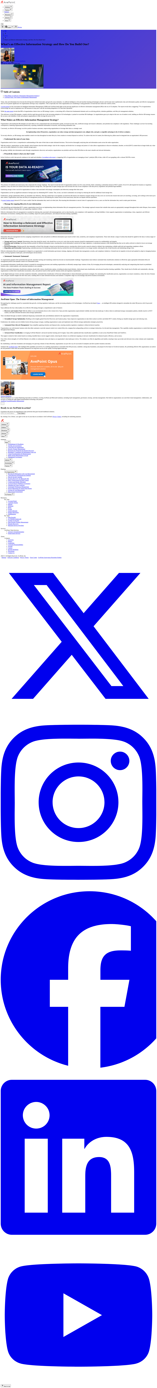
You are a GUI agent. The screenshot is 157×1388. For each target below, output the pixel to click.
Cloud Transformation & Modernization (19, 454)
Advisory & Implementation (16, 532)
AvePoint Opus (13, 346)
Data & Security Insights (15, 477)
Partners (6, 12)
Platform (7, 10)
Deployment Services (14, 533)
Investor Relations (13, 549)
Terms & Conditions (13, 557)
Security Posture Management (16, 449)
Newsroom (11, 551)
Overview (11, 540)
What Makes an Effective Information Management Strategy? (22, 95)
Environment (8, 463)
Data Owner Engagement (15, 492)
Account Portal (12, 501)
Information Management (17, 401)
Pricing (20, 27)
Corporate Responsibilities (15, 544)
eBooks (10, 504)
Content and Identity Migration (17, 482)
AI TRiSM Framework (14, 519)
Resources (8, 14)
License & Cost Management (16, 490)
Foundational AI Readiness (16, 444)
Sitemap (4, 557)
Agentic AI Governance (15, 446)
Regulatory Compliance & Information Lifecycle (22, 452)
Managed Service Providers (16, 525)
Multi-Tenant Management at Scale (18, 455)
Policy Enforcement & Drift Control (18, 480)
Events (10, 509)
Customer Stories (13, 502)
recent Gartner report (8, 200)
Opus (98, 303)
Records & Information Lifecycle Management (21, 474)
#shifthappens (12, 514)
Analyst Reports (12, 511)
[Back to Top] (2, 403)
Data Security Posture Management (18, 522)
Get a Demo (21, 413)
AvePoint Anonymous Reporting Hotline (50, 557)
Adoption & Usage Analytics (16, 485)
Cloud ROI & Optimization (16, 447)
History (10, 541)
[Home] (5, 31)
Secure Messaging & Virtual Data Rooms (20, 488)
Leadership (11, 543)
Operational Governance (15, 457)
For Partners (8, 494)
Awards (10, 546)
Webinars (10, 506)
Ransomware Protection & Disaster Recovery (21, 450)
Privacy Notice (57, 416)
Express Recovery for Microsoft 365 (18, 478)
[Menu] (2, 26)
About (6, 20)
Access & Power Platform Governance (19, 483)
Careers (10, 548)
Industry (7, 460)
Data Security (12, 517)
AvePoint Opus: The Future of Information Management (20, 97)
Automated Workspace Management (18, 487)
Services (7, 17)
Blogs (6, 35)
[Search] (2, 24)
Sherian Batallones (6, 396)
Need (6, 442)
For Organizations (9, 472)
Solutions (7, 7)
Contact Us (11, 553)
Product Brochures (13, 512)
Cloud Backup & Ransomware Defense (19, 475)
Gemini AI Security (13, 520)
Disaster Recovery (13, 524)
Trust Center (33, 557)
